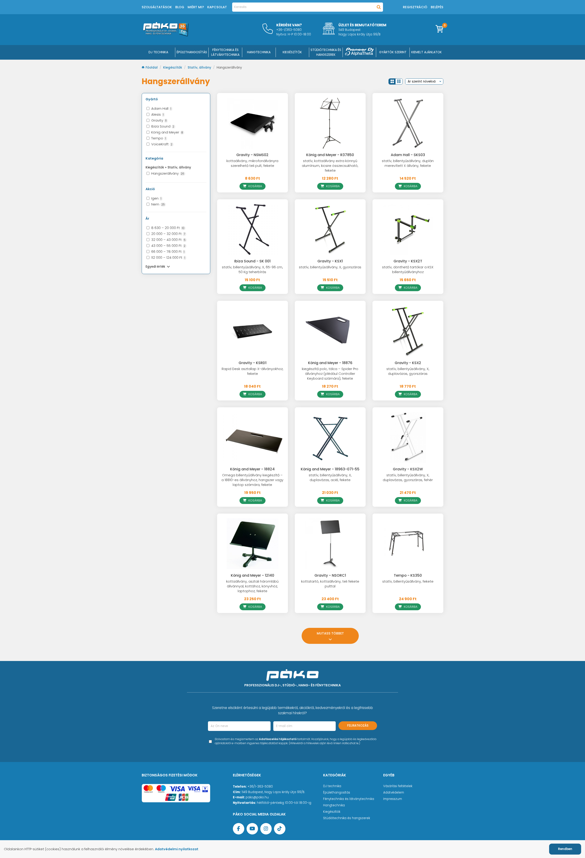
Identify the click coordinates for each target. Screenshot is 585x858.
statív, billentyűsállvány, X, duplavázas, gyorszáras (407, 371)
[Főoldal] (166, 35)
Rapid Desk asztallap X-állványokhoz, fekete (252, 371)
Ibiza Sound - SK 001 (252, 261)
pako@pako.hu (257, 797)
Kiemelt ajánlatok (426, 52)
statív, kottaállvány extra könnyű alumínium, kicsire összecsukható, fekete (330, 166)
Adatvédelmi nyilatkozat (176, 849)
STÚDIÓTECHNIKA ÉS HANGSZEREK (326, 52)
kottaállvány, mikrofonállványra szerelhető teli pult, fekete (252, 163)
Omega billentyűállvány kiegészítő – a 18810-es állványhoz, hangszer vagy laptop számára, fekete (252, 480)
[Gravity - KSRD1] (252, 331)
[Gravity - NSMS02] (252, 123)
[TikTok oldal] (279, 828)
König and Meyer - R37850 (330, 154)
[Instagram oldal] (266, 828)
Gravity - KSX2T (408, 261)
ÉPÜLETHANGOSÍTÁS (192, 52)
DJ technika (332, 786)
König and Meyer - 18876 (330, 362)
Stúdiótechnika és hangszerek (346, 818)
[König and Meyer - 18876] (330, 331)
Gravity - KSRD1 (252, 362)
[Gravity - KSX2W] (408, 437)
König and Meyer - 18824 (252, 469)
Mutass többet (330, 633)
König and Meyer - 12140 (252, 575)
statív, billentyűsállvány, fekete (407, 581)
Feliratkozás (357, 725)
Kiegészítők (173, 67)
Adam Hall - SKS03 (408, 154)
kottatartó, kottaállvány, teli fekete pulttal (330, 584)
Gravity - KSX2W (408, 469)
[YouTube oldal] (252, 828)
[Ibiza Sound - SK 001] (252, 229)
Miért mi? (196, 7)
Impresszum (392, 799)
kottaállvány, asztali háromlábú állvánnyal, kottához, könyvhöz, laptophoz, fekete (252, 586)
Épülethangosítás (336, 792)
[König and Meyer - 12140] (252, 544)
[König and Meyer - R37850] (330, 123)
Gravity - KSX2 (408, 362)
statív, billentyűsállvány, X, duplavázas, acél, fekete (330, 477)
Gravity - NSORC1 (330, 575)
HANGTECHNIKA (259, 52)
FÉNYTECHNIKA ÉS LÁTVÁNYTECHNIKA (225, 52)
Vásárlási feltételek (397, 786)
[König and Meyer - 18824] (252, 437)
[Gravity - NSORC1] (330, 544)
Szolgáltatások (157, 7)
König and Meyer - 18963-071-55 (330, 469)
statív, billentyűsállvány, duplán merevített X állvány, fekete (408, 163)
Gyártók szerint (393, 52)
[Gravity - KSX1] (330, 229)
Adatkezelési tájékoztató (278, 739)
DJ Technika (158, 52)
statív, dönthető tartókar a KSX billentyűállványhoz (407, 269)
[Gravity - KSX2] (408, 331)
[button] (392, 81)
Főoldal (152, 67)
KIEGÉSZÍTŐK (292, 52)
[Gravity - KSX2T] (408, 229)
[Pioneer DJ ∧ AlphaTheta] (359, 52)
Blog (179, 7)
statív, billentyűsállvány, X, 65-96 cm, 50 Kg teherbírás (252, 269)
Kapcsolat (217, 7)
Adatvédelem (393, 792)
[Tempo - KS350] (408, 544)
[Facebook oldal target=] (238, 828)
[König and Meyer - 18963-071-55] (330, 437)
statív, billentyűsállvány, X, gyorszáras (330, 267)
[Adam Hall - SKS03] (408, 123)
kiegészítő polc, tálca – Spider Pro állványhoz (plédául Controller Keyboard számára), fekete (330, 374)
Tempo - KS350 (408, 575)
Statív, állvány (200, 67)
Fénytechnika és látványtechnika (348, 799)
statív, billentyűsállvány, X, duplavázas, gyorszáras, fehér (408, 477)
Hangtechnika (334, 805)
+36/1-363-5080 (260, 786)
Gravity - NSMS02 (252, 154)
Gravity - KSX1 (330, 261)
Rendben (565, 849)
